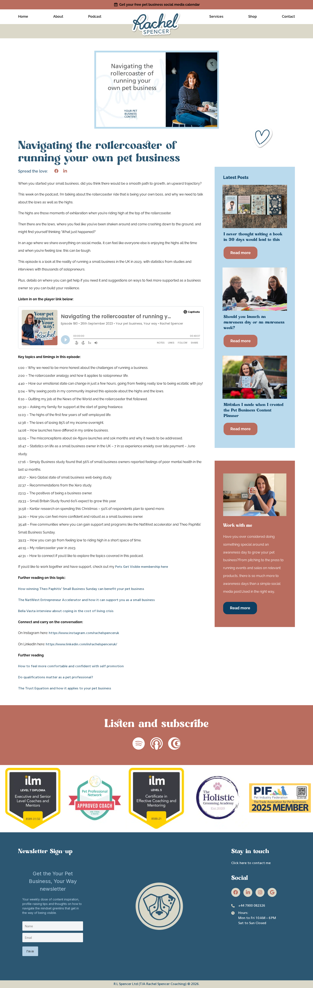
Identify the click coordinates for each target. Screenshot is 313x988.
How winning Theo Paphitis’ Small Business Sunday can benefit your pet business (81, 589)
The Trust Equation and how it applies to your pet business (64, 688)
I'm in (30, 951)
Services (216, 16)
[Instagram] (260, 892)
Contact (288, 16)
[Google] (272, 892)
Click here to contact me (251, 863)
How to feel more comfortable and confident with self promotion (71, 666)
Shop (252, 16)
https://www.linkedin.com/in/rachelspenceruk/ (81, 644)
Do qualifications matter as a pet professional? (55, 677)
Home (23, 16)
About (58, 16)
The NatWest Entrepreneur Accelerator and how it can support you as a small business (86, 600)
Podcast (94, 16)
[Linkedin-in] (247, 892)
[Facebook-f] (235, 892)
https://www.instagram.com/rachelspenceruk (83, 633)
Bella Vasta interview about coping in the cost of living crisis (65, 611)
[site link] (156, 16)
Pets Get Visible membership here (141, 567)
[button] (56, 171)
